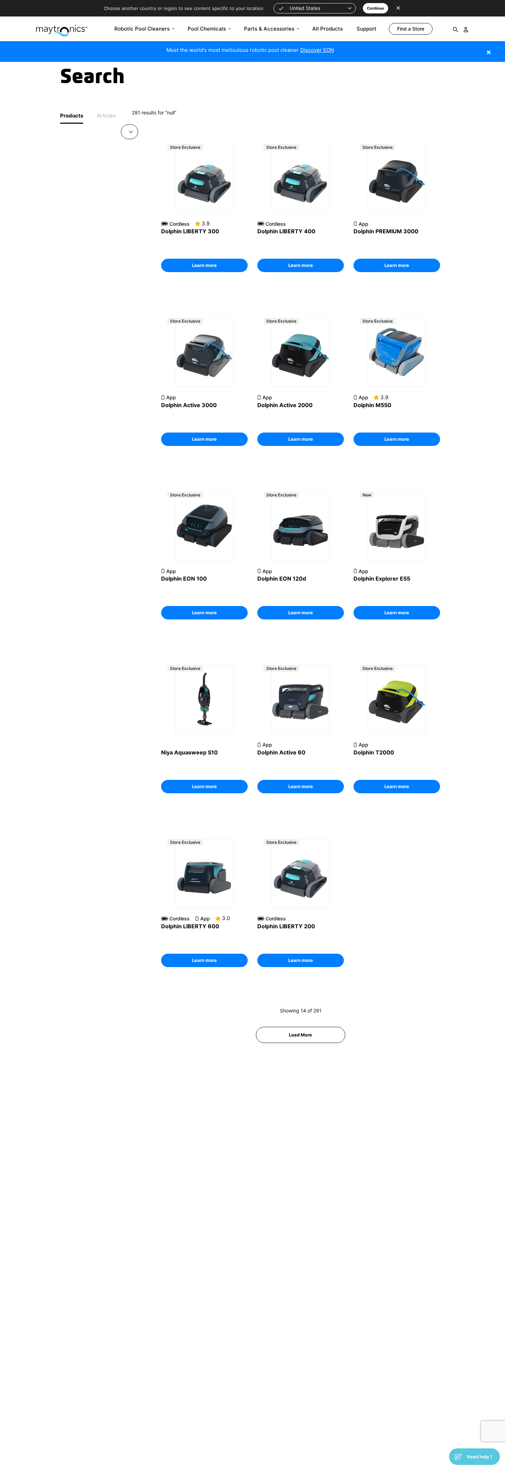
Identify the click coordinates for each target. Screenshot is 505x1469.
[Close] (499, 49)
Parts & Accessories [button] (269, 28)
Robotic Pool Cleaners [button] (142, 28)
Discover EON (317, 50)
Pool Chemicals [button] (207, 28)
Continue (375, 8)
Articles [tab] (106, 115)
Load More (300, 1035)
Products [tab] (71, 115)
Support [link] (367, 28)
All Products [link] (327, 28)
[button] (314, 8)
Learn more (204, 265)
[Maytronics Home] (61, 27)
